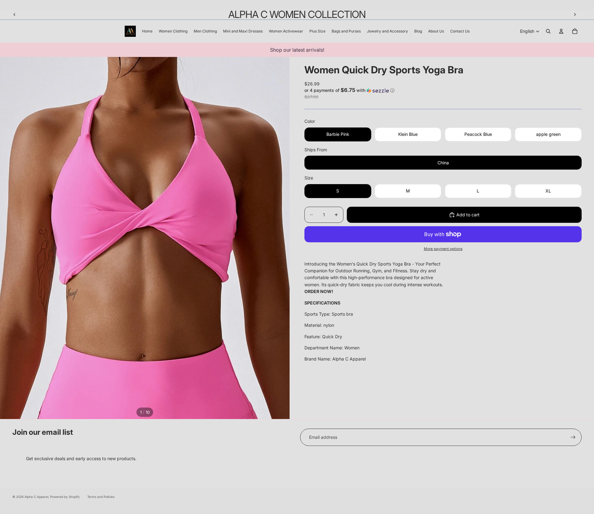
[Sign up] (573, 437)
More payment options (443, 249)
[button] (443, 90)
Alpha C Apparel (36, 497)
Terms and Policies (100, 497)
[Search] (548, 31)
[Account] (561, 31)
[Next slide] (575, 14)
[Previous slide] (14, 14)
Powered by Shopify (65, 497)
